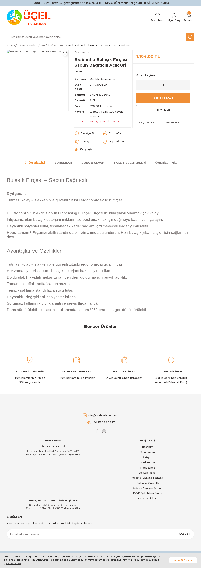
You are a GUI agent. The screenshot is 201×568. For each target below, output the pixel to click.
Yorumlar (63, 163)
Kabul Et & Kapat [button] (183, 560)
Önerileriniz (166, 163)
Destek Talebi (147, 472)
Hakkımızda (148, 462)
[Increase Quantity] (186, 85)
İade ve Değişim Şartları (147, 488)
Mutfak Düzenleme (102, 78)
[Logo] (29, 17)
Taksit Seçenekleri (130, 163)
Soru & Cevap (92, 163)
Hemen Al (163, 110)
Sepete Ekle (163, 97)
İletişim (147, 457)
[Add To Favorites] (65, 53)
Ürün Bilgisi (34, 163)
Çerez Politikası (147, 498)
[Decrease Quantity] (139, 85)
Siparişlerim (147, 452)
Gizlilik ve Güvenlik (147, 483)
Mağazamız (147, 467)
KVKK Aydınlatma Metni (147, 493)
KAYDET (184, 533)
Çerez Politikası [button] (13, 563)
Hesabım (147, 446)
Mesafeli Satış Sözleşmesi (147, 477)
